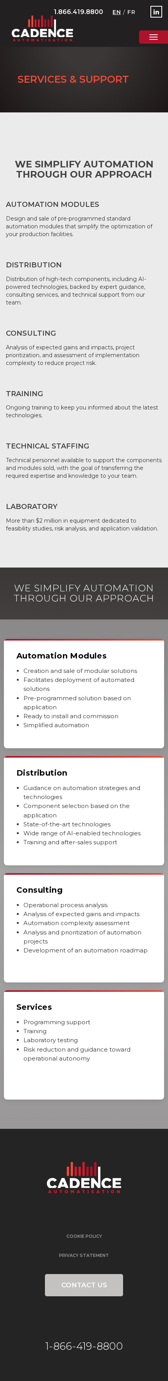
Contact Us (84, 1285)
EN (117, 12)
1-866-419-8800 (84, 1346)
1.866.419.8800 (78, 12)
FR (131, 12)
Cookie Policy (84, 1236)
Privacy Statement (84, 1255)
